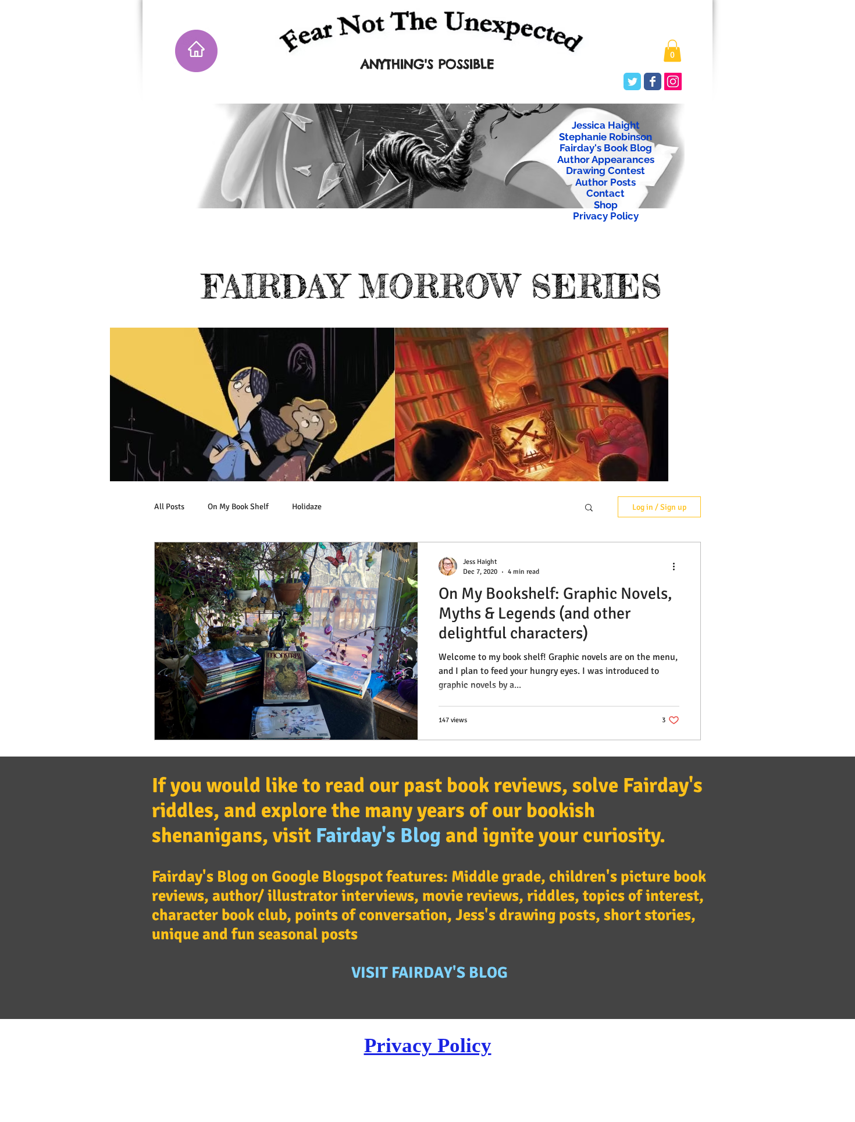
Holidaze (307, 507)
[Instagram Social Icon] (673, 81)
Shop (606, 205)
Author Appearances (605, 159)
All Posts (169, 507)
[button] (672, 51)
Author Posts (605, 182)
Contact (605, 193)
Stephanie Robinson (605, 137)
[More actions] (678, 566)
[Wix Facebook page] (652, 81)
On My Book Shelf (238, 507)
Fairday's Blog (378, 835)
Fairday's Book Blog (606, 148)
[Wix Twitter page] (632, 81)
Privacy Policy (606, 216)
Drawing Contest (605, 170)
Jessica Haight (606, 125)
